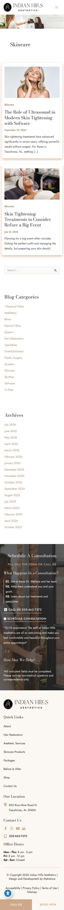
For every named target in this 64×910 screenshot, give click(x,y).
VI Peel (8, 390)
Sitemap (32, 892)
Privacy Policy (31, 888)
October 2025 (13, 482)
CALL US (16, 905)
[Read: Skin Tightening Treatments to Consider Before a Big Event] (32, 184)
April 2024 (11, 521)
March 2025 (11, 508)
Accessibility (13, 888)
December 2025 (14, 469)
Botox (7, 319)
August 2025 (12, 495)
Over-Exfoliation (13, 351)
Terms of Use (49, 888)
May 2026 (10, 437)
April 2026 (11, 444)
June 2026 (10, 431)
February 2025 (13, 514)
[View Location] (6, 804)
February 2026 (13, 457)
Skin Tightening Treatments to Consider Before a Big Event (27, 219)
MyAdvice (49, 879)
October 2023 (13, 527)
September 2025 (14, 489)
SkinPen (9, 377)
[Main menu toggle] (56, 7)
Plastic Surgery (13, 358)
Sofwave (9, 383)
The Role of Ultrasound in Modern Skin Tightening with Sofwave (29, 117)
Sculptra (9, 364)
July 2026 (10, 425)
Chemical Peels (14, 306)
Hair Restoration (13, 338)
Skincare (9, 104)
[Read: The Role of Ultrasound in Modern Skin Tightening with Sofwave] (32, 82)
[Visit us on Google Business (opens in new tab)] (24, 828)
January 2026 (12, 463)
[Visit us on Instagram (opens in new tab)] (12, 828)
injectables (10, 345)
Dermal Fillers (12, 326)
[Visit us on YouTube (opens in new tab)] (18, 828)
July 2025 (10, 502)
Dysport (9, 332)
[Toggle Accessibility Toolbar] (8, 893)
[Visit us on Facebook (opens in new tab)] (6, 828)
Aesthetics (10, 313)
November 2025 (14, 476)
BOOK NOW (48, 905)
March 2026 (11, 450)
